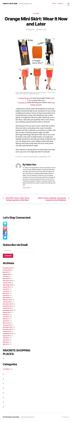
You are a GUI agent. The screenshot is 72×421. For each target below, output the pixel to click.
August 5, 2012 (42, 29)
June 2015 (6, 276)
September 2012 (8, 333)
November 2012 (8, 329)
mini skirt (26, 156)
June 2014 (6, 291)
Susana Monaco (24, 98)
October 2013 (7, 308)
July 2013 (6, 314)
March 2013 (6, 323)
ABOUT (54, 3)
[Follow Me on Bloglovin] (20, 223)
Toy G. (31, 100)
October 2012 (7, 331)
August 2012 (6, 335)
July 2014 (6, 289)
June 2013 (6, 316)
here (52, 98)
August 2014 (7, 287)
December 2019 (8, 268)
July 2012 (6, 338)
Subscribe (7, 255)
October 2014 (7, 283)
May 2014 (6, 293)
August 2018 (7, 274)
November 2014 (8, 280)
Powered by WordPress (27, 417)
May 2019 (6, 272)
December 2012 (8, 327)
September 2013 (8, 310)
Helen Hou (31, 29)
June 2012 (6, 340)
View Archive (27, 187)
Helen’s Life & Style (13, 417)
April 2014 (6, 295)
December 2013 (8, 304)
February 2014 (7, 299)
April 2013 (6, 321)
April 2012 (6, 344)
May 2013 (6, 319)
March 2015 (6, 278)
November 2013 (8, 306)
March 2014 (6, 297)
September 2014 (8, 285)
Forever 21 (22, 103)
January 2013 (7, 325)
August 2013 (7, 312)
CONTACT (60, 3)
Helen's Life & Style (10, 3)
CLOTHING (36, 13)
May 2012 (6, 342)
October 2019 (7, 270)
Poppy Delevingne (33, 156)
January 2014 (7, 302)
